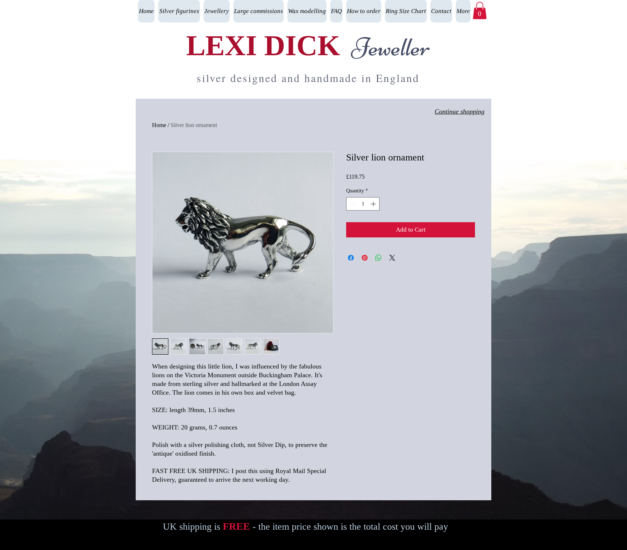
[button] (479, 10)
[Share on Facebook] (351, 257)
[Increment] (373, 203)
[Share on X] (392, 257)
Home (159, 125)
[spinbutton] (362, 203)
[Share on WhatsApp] (378, 257)
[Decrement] (351, 203)
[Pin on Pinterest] (364, 257)
